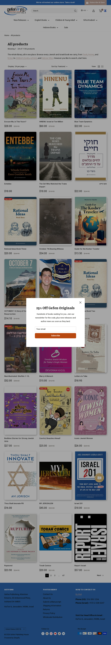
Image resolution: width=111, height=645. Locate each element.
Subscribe (55, 335)
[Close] (80, 302)
